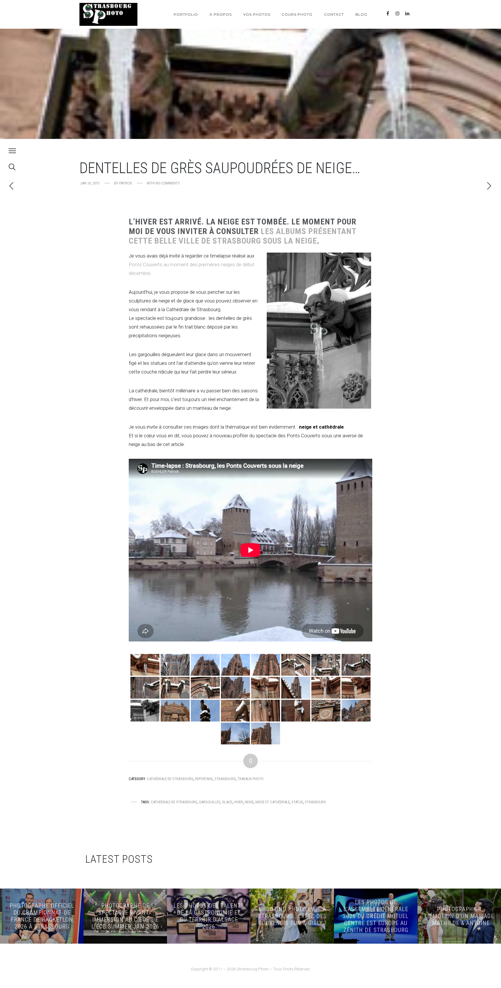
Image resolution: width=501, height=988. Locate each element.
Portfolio (186, 14)
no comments (168, 183)
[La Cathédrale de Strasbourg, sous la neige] (175, 665)
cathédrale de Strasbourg (174, 802)
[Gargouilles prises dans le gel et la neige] (144, 665)
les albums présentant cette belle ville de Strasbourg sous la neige (242, 236)
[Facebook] (387, 13)
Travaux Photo (250, 779)
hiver (238, 802)
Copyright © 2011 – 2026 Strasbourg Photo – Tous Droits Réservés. (251, 969)
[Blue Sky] (417, 13)
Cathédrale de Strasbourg (170, 779)
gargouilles (209, 802)
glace (227, 802)
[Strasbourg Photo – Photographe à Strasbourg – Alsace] (108, 14)
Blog (361, 14)
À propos (221, 14)
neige (249, 802)
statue (297, 802)
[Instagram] (397, 13)
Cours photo (297, 14)
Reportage (204, 779)
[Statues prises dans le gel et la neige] (205, 710)
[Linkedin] (407, 13)
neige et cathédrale (272, 802)
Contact (334, 14)
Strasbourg (225, 779)
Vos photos (256, 14)
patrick (125, 183)
